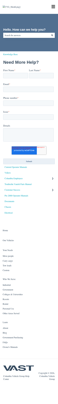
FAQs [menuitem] (5, 342)
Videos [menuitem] (8, 172)
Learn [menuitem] (5, 322)
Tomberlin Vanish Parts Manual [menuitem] (18, 184)
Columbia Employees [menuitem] (14, 178)
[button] (52, 178)
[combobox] (26, 35)
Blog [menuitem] (5, 332)
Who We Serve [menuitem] (9, 279)
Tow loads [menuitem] (7, 265)
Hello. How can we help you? (24, 29)
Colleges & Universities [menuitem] (13, 294)
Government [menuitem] (8, 289)
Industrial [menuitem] (7, 284)
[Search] (52, 35)
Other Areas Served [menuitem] (11, 313)
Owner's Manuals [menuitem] (10, 347)
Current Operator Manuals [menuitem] (16, 167)
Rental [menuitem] (5, 303)
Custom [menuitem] (6, 270)
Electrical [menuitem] (9, 212)
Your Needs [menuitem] (8, 250)
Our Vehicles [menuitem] (8, 240)
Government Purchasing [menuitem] (13, 337)
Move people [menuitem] (8, 255)
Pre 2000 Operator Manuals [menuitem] (16, 195)
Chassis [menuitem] (8, 206)
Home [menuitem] (5, 230)
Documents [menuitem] (9, 201)
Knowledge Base (10, 54)
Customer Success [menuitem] (12, 189)
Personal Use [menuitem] (8, 308)
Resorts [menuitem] (6, 299)
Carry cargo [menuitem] (8, 260)
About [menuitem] (5, 328)
